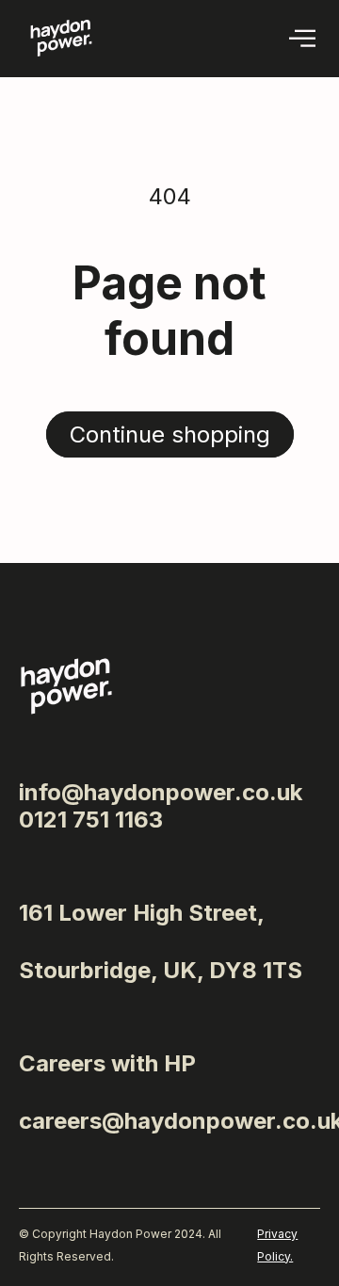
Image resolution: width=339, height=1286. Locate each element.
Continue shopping (170, 434)
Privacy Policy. (277, 1245)
